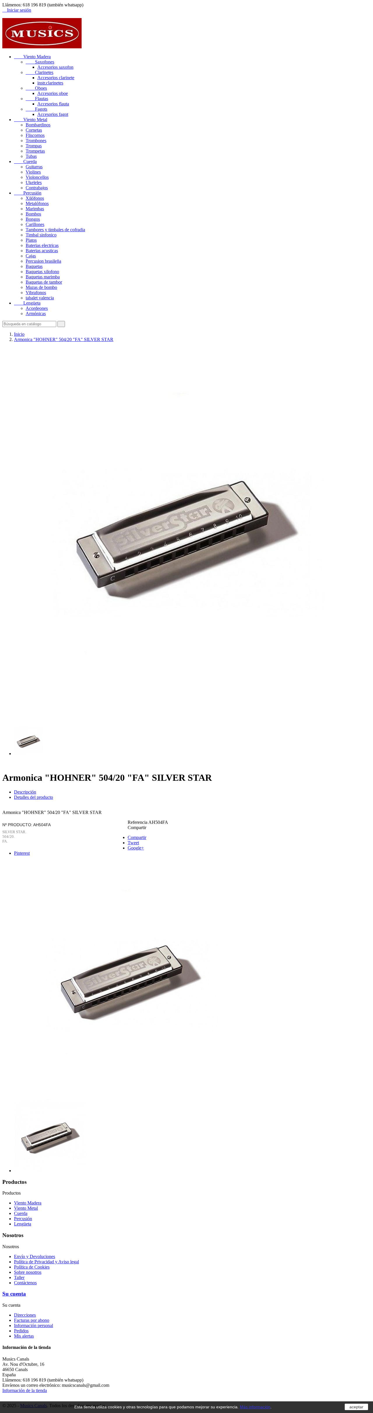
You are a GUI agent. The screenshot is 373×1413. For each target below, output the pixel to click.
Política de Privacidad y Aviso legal (46, 1261)
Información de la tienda (24, 1390)
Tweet (133, 842)
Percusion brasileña (43, 261)
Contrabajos (37, 187)
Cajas (31, 255)
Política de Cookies (32, 1266)
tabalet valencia (40, 297)
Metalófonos (37, 203)
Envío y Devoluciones (34, 1256)
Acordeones (37, 308)
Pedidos (21, 1330)
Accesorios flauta (53, 103)
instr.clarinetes (50, 82)
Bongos (33, 219)
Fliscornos (35, 135)
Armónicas (36, 313)
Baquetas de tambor (44, 282)
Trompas (34, 145)
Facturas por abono (31, 1320)
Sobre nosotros (27, 1272)
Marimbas (35, 208)
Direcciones (25, 1315)
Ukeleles (34, 182)
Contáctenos (25, 1282)
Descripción (25, 791)
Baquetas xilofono (42, 271)
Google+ (136, 847)
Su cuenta (14, 1294)
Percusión (27, 192)
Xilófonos (35, 198)
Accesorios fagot (52, 114)
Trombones (36, 140)
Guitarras (34, 166)
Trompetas (35, 151)
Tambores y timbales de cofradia (55, 229)
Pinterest (22, 853)
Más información (255, 1407)
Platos (31, 240)
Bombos (33, 213)
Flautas (37, 98)
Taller (19, 1277)
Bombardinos (38, 124)
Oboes (36, 88)
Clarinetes (39, 72)
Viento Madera (32, 56)
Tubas (31, 156)
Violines (33, 171)
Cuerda (25, 161)
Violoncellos (37, 177)
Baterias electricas (42, 245)
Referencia (138, 822)
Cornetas (34, 130)
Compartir (137, 837)
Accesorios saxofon (55, 67)
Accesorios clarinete (55, 77)
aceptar (356, 1407)
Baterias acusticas (42, 250)
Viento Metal (30, 119)
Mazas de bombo (41, 287)
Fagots (36, 109)
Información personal (33, 1325)
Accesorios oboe (52, 93)
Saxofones (40, 61)
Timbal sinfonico (41, 234)
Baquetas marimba (43, 276)
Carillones (35, 224)
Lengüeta (27, 303)
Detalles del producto (33, 797)
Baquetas (34, 266)
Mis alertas (24, 1335)
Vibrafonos (36, 292)
